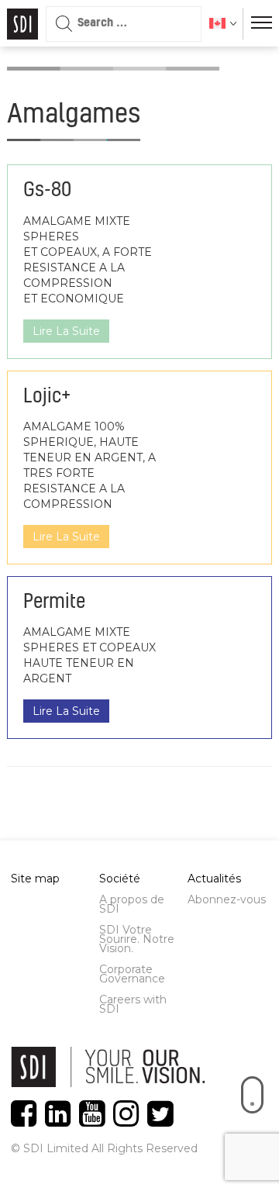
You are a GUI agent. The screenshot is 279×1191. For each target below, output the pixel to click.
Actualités (214, 878)
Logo (22, 24)
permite (54, 602)
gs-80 (47, 190)
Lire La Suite (66, 331)
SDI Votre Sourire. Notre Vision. (136, 939)
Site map (35, 878)
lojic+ (47, 397)
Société (119, 878)
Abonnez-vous (227, 899)
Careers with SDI (133, 1004)
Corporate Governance (132, 974)
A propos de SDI (131, 904)
